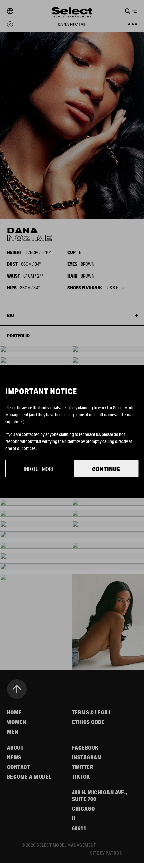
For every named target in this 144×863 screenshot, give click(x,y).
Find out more (37, 468)
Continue (106, 469)
